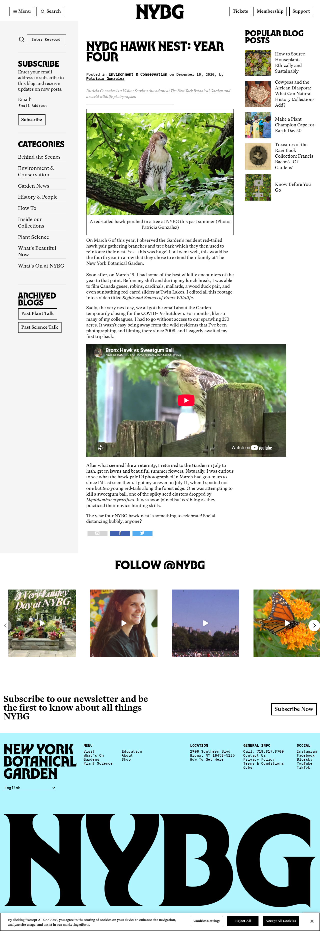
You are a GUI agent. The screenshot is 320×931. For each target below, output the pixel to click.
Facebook (306, 755)
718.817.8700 (270, 751)
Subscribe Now (293, 709)
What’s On (94, 755)
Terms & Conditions (263, 763)
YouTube (304, 763)
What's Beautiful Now (37, 252)
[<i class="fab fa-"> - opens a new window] (142, 533)
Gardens (91, 759)
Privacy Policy (259, 759)
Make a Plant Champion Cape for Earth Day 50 (294, 125)
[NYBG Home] (160, 11)
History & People (38, 197)
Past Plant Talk (37, 313)
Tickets (240, 11)
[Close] (312, 921)
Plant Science (33, 237)
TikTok (303, 767)
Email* (25, 99)
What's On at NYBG (41, 266)
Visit (89, 751)
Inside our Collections (31, 223)
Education (132, 751)
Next (314, 625)
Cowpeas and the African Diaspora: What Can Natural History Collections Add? (294, 94)
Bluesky (304, 759)
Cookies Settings (207, 921)
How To (27, 208)
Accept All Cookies (281, 921)
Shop (126, 759)
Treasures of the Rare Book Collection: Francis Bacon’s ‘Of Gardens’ (294, 156)
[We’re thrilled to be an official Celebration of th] (42, 623)
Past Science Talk (39, 327)
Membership (270, 11)
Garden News (33, 186)
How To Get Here (207, 759)
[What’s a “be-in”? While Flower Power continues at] (205, 623)
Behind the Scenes (39, 157)
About (127, 755)
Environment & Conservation (36, 172)
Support (301, 11)
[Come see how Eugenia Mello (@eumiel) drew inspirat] (124, 623)
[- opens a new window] (98, 533)
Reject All (243, 921)
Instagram (307, 751)
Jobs (247, 767)
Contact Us (254, 755)
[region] (160, 922)
